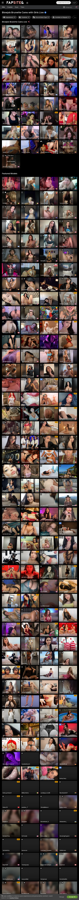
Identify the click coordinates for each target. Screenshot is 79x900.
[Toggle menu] (2, 2)
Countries (24, 17)
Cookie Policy (13, 898)
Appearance (9, 17)
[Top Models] (27, 2)
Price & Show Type (41, 17)
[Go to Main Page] (15, 2)
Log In (74, 2)
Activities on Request (61, 17)
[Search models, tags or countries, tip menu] (76, 7)
